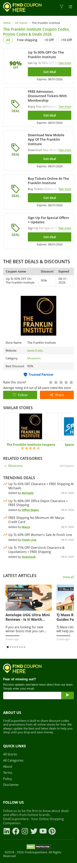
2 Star (55, 382)
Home (7, 23)
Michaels (28, 493)
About (7, 767)
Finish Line (29, 540)
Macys (26, 527)
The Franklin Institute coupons (31, 444)
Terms (7, 773)
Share (59, 395)
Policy (7, 779)
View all (68, 577)
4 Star (66, 382)
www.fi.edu (35, 350)
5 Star (71, 382)
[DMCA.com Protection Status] (39, 847)
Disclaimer (11, 785)
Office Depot (30, 510)
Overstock (29, 557)
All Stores (21, 23)
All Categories (13, 760)
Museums (34, 358)
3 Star (60, 382)
